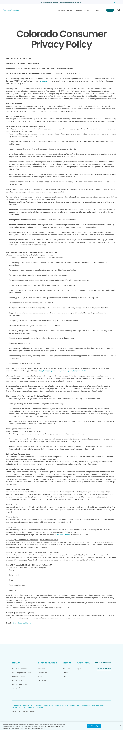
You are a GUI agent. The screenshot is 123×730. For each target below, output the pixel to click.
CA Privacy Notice (83, 705)
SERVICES (69, 10)
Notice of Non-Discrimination (65, 705)
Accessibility (31, 707)
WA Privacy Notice (18, 707)
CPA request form (63, 535)
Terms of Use (48, 705)
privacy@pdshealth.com (21, 623)
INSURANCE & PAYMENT (47, 663)
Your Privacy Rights (94, 726)
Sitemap (40, 707)
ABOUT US (98, 10)
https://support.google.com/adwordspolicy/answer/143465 (62, 371)
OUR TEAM (61, 10)
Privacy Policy (17, 705)
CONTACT (16, 663)
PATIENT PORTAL (83, 663)
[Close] (120, 726)
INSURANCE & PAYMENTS (83, 10)
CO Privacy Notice (98, 705)
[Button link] (119, 10)
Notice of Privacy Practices (32, 705)
